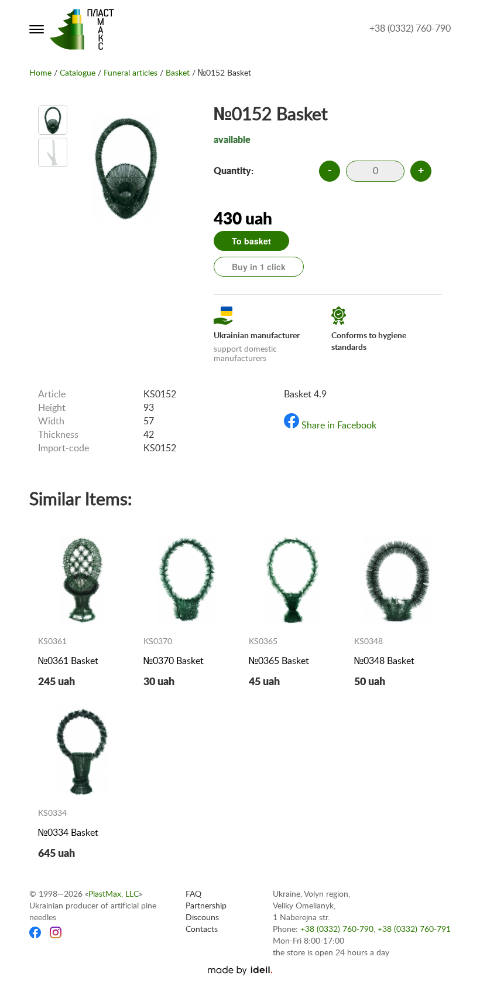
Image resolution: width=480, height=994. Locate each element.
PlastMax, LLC (113, 894)
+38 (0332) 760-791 (414, 929)
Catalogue (77, 73)
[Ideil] (240, 970)
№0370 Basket (173, 661)
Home (40, 73)
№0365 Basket (279, 661)
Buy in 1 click (259, 267)
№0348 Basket (384, 661)
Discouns (202, 918)
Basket (178, 73)
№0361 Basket (68, 661)
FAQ (193, 894)
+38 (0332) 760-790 (410, 28)
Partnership (206, 906)
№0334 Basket (68, 833)
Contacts (202, 929)
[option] (52, 120)
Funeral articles (130, 73)
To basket (251, 241)
